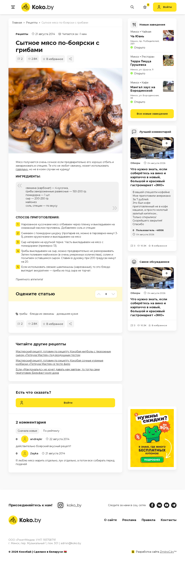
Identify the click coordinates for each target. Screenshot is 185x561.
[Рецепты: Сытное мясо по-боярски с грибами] (67, 110)
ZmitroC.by (167, 551)
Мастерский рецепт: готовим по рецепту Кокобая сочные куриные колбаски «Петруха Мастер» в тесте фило (59, 362)
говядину (22, 169)
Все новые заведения (152, 113)
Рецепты (22, 34)
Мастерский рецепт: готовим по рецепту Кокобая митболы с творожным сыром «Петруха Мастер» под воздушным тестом (63, 353)
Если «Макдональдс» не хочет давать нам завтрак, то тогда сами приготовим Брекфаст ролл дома (58, 371)
